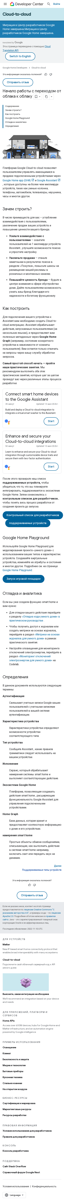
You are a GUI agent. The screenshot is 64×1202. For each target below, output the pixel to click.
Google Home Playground (17, 570)
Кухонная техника (12, 1077)
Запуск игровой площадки (24, 579)
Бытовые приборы (13, 1071)
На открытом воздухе (15, 1089)
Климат (7, 1053)
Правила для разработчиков (19, 1136)
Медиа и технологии (14, 1065)
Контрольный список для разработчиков (33, 515)
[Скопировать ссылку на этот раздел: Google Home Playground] (52, 538)
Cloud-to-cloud (17, 14)
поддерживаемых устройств (27, 523)
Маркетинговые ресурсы (17, 1109)
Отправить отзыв (18, 82)
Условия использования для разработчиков (27, 1130)
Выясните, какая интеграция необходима (26, 994)
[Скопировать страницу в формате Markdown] (46, 96)
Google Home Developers (15, 67)
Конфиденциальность (44, 1186)
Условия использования (16, 1186)
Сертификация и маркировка (19, 1103)
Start (51, 421)
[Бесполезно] (50, 74)
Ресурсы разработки (14, 1115)
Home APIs (9, 1020)
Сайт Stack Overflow (14, 1166)
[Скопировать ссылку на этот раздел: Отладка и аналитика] (45, 594)
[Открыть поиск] (49, 4)
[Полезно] (45, 74)
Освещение (9, 1047)
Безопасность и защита (16, 1059)
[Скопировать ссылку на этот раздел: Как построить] (33, 309)
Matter (6, 944)
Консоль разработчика (16, 1150)
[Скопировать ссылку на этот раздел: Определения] (31, 677)
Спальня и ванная (12, 1083)
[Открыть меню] (5, 4)
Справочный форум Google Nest (21, 1172)
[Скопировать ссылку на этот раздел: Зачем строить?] (35, 209)
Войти (56, 4)
